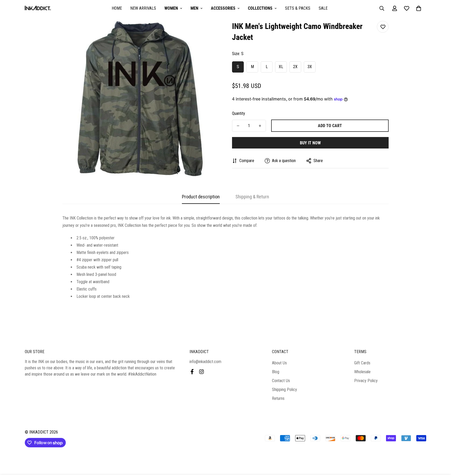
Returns (278, 398)
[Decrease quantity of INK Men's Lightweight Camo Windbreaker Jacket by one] (238, 126)
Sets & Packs (297, 8)
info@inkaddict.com (205, 361)
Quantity (238, 113)
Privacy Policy (366, 380)
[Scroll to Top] (441, 447)
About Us (279, 362)
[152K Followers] (201, 371)
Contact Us (281, 380)
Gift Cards (362, 362)
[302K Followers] (192, 371)
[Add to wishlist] (383, 27)
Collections (260, 8)
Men (194, 8)
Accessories (223, 8)
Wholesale (362, 371)
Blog (275, 371)
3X (309, 66)
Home (117, 8)
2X (295, 66)
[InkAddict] (38, 8)
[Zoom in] (208, 32)
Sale (323, 8)
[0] (419, 8)
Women (171, 8)
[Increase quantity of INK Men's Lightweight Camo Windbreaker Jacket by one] (260, 126)
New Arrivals (143, 8)
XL (281, 66)
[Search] (382, 8)
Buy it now (310, 142)
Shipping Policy (284, 389)
